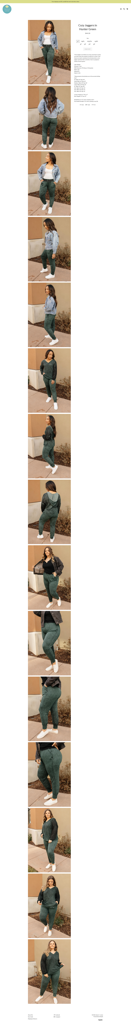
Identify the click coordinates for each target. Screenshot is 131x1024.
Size (88, 38)
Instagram (57, 1016)
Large (96, 41)
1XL (85, 44)
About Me (30, 1015)
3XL (94, 44)
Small (83, 41)
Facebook (57, 1015)
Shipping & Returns (32, 1018)
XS (78, 41)
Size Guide (30, 1016)
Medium (89, 41)
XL (80, 44)
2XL (90, 44)
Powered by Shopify (98, 1016)
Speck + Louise (99, 1015)
